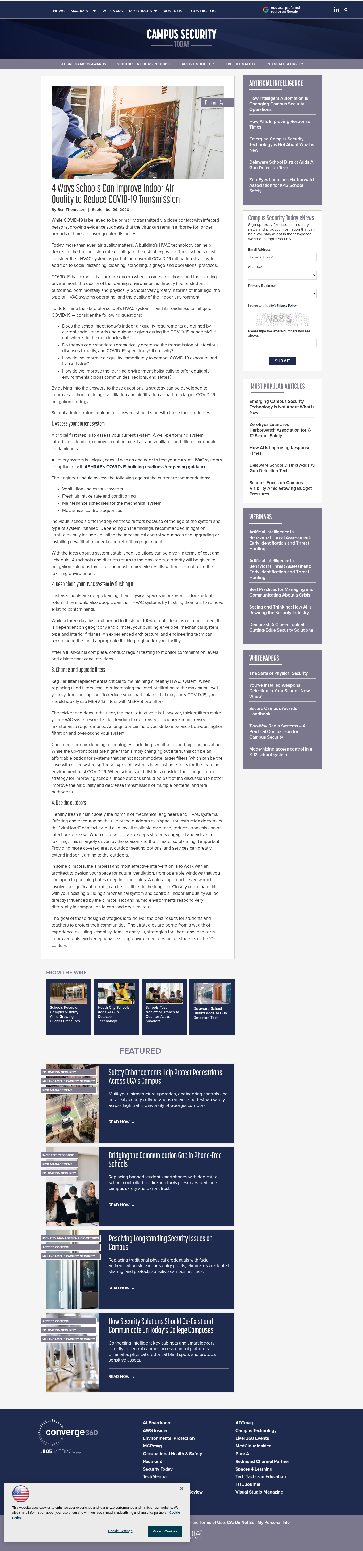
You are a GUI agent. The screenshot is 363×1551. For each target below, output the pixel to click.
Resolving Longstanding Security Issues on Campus (161, 1243)
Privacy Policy (287, 305)
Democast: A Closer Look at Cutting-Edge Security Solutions (281, 627)
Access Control (56, 1247)
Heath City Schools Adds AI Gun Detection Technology (113, 1014)
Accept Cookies (165, 1531)
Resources (140, 11)
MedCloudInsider (253, 1446)
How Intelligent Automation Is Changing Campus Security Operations (278, 104)
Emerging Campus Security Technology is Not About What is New (281, 144)
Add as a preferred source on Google (285, 10)
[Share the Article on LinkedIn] (212, 102)
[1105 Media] (60, 1452)
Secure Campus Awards (83, 64)
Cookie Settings (120, 1531)
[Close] (182, 1488)
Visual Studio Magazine (259, 1492)
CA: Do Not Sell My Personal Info (258, 1522)
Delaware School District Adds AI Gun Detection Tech (210, 1013)
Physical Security (285, 64)
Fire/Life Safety (240, 64)
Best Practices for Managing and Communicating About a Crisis (281, 592)
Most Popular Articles (278, 387)
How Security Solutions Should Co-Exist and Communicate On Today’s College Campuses (161, 1326)
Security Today (158, 1469)
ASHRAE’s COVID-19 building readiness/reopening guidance (145, 467)
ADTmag (244, 1423)
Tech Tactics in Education (260, 1476)
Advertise (174, 11)
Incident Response (58, 1155)
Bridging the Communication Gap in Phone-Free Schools (165, 1160)
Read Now (119, 1121)
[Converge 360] (68, 1433)
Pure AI (243, 1454)
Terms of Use (212, 1522)
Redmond (152, 1461)
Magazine (81, 11)
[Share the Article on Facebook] (204, 102)
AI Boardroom (157, 1423)
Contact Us (203, 11)
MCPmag (152, 1446)
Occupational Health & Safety (172, 1454)
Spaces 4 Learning (253, 1469)
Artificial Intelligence (276, 84)
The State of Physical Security (278, 673)
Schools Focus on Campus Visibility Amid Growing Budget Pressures (65, 1014)
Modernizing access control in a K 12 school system (280, 752)
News (59, 11)
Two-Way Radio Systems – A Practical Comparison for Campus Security (277, 731)
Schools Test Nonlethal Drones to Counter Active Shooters (162, 1014)
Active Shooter (198, 64)
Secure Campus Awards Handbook (273, 711)
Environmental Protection (169, 1438)
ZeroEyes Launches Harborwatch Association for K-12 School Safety (282, 185)
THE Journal (247, 1484)
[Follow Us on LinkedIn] (336, 10)
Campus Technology (256, 1430)
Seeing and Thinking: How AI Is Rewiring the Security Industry (280, 609)
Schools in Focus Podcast (144, 64)
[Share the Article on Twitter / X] (221, 102)
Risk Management (57, 1090)
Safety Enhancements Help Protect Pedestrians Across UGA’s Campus (165, 1077)
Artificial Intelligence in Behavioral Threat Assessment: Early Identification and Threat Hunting (280, 540)
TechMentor (155, 1476)
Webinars (113, 11)
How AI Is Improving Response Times (279, 124)
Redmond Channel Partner (262, 1461)
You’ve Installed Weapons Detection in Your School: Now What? (279, 691)
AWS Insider (155, 1430)
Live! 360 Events (252, 1438)
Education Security (59, 1072)
